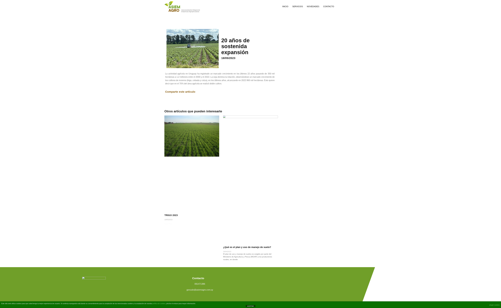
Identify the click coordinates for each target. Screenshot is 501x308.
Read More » (169, 224)
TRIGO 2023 (171, 215)
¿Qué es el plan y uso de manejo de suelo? (247, 247)
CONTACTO (328, 6)
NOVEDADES (313, 6)
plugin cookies (494, 305)
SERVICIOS (297, 6)
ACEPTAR (250, 306)
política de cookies (159, 303)
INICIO (285, 6)
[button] (197, 92)
